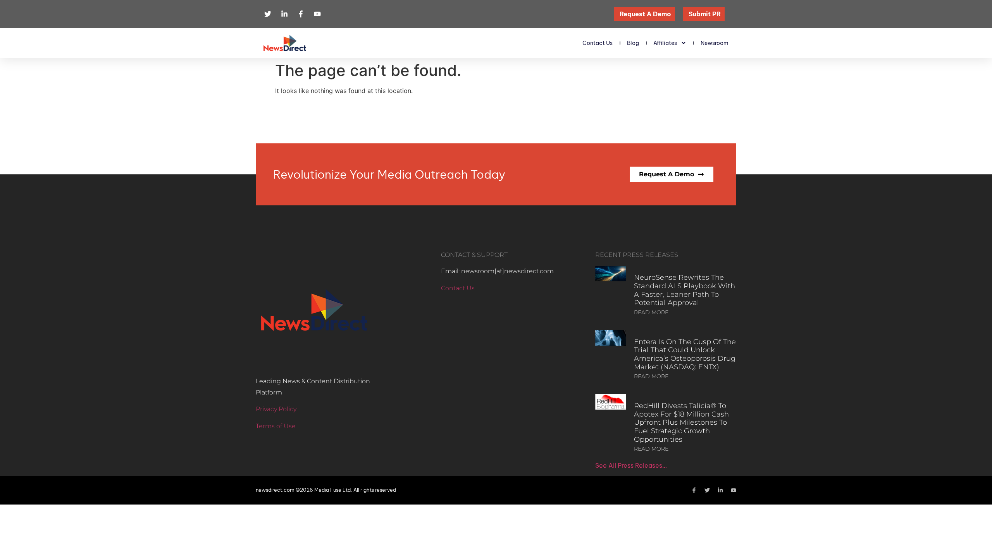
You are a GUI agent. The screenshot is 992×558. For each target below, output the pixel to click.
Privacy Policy (276, 409)
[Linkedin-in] (720, 490)
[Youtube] (733, 490)
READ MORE (651, 312)
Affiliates (665, 43)
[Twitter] (707, 490)
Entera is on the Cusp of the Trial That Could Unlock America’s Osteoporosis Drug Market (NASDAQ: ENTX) (685, 354)
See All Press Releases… (631, 465)
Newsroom (714, 43)
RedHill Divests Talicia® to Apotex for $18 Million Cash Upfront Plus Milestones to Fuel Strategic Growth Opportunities (681, 422)
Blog (633, 43)
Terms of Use (276, 426)
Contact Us (597, 43)
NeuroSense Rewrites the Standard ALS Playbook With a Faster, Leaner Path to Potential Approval (684, 290)
